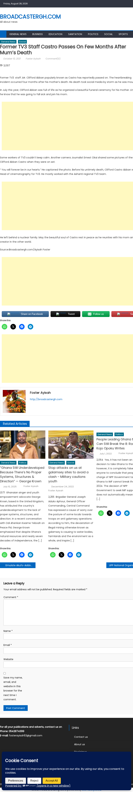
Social (108, 34)
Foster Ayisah (33, 58)
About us (79, 744)
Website (8, 659)
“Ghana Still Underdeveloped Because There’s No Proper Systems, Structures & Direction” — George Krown (22, 474)
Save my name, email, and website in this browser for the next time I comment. (13, 688)
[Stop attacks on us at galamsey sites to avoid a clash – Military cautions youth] (71, 444)
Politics (93, 34)
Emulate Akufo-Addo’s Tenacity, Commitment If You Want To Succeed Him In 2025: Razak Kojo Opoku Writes (21, 565)
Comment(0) (53, 58)
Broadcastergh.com (30, 16)
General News (17, 34)
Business (37, 34)
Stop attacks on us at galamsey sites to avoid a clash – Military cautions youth (68, 474)
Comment (10, 597)
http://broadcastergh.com (46, 399)
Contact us (81, 737)
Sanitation (75, 34)
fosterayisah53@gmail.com (25, 735)
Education (55, 34)
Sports (123, 34)
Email (7, 645)
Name (8, 631)
